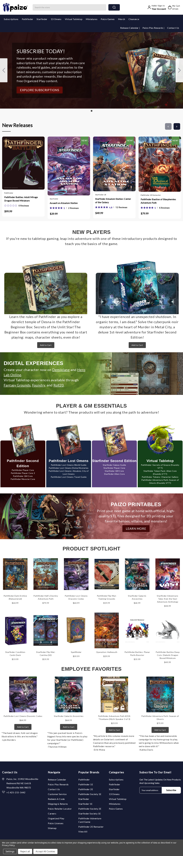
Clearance (134, 19)
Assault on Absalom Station (64, 203)
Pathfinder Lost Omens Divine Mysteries (68, 468)
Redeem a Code (56, 799)
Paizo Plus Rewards (153, 27)
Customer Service (57, 794)
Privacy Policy (8, 845)
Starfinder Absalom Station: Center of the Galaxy (113, 200)
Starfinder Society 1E (89, 813)
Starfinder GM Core (114, 471)
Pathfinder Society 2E (89, 808)
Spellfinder (76, 652)
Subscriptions (11, 19)
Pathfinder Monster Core (23, 479)
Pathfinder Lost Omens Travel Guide (68, 477)
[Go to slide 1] (3, 70)
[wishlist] (31, 161)
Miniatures (91, 19)
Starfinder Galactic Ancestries (68, 716)
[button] (40, 90)
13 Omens (56, 19)
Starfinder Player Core (114, 468)
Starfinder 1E (85, 803)
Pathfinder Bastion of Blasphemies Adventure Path (158, 201)
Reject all (25, 851)
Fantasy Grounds (17, 385)
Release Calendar (129, 27)
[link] (16, 206)
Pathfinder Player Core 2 (23, 473)
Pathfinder (27, 19)
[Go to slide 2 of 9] (177, 126)
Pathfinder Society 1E (89, 794)
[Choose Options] (60, 162)
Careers (52, 813)
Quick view (20, 161)
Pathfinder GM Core (23, 476)
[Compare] (26, 162)
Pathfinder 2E (85, 789)
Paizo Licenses (55, 823)
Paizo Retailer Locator (60, 808)
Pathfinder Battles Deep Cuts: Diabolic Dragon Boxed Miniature (168, 655)
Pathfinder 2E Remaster (91, 826)
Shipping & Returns (58, 803)
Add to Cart (46, 345)
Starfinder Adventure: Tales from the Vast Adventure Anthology (167, 599)
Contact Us (173, 27)
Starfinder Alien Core (114, 474)
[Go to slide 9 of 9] (168, 126)
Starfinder (42, 19)
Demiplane (61, 370)
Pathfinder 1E (85, 784)
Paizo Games (108, 19)
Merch (121, 19)
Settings (10, 851)
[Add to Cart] (14, 161)
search (114, 7)
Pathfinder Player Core (23, 470)
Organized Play (56, 818)
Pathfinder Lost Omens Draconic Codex (23, 716)
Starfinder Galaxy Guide (114, 465)
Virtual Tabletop (73, 19)
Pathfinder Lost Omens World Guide (68, 465)
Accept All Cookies (45, 851)
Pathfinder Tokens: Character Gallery (160, 477)
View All (82, 831)
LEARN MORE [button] (136, 528)
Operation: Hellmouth (106, 652)
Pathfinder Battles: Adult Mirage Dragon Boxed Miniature (21, 199)
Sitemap (52, 828)
